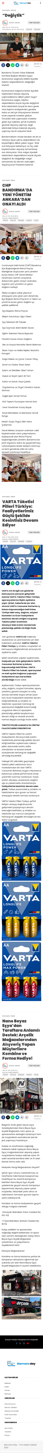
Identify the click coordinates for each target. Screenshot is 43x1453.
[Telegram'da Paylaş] (17, 65)
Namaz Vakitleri (11, 1407)
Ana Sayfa (9, 1428)
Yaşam (29, 220)
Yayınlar (8, 1418)
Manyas (8, 1394)
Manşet (37, 29)
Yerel (36, 220)
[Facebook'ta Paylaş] (3, 65)
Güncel (29, 29)
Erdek (7, 1387)
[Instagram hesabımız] (24, 1343)
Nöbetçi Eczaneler (12, 1411)
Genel (5, 220)
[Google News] (37, 66)
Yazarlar (8, 1432)
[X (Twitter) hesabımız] (20, 1343)
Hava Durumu (10, 1404)
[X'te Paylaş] (8, 65)
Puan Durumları (11, 1414)
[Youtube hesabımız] (28, 1343)
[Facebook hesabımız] (16, 1343)
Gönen (7, 1390)
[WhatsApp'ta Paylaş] (13, 65)
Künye (7, 1435)
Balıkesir (8, 1383)
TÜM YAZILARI (34, 23)
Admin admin (14, 23)
